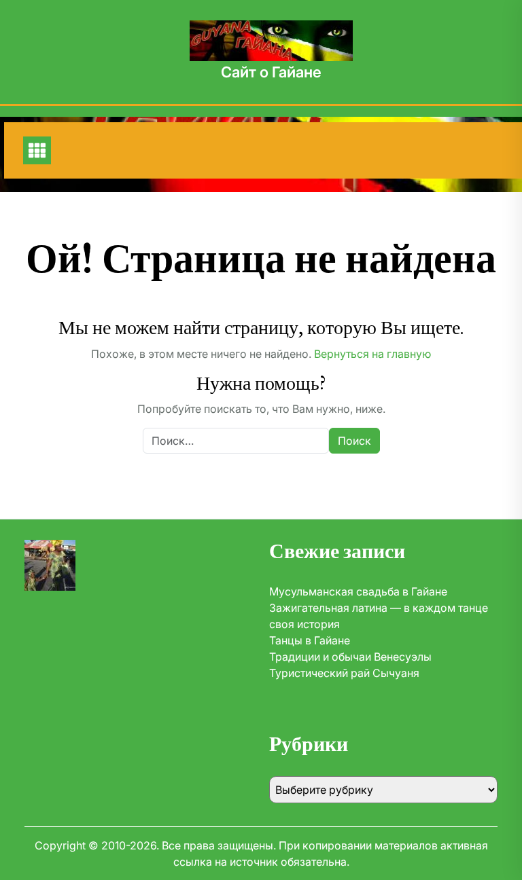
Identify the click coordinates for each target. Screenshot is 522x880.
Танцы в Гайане (309, 640)
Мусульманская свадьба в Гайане (358, 591)
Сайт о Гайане (271, 72)
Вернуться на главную (372, 354)
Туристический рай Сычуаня (344, 673)
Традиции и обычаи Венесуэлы (350, 656)
